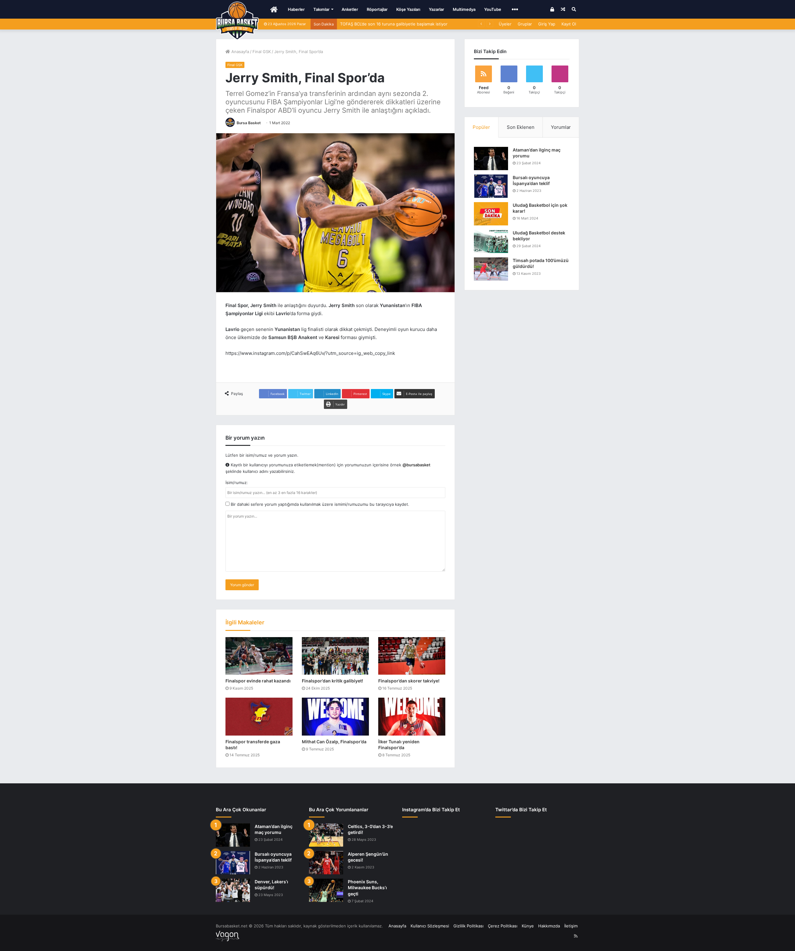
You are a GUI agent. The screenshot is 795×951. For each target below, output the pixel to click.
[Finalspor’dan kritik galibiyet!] (335, 656)
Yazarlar (436, 9)
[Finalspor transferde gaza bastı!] (259, 717)
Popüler (481, 127)
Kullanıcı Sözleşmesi (430, 925)
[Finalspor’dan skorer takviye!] (411, 656)
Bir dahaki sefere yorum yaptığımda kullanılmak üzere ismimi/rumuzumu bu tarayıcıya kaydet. (319, 504)
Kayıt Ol (568, 23)
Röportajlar (377, 9)
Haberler (296, 9)
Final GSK (261, 51)
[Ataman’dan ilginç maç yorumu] (491, 158)
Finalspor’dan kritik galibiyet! (332, 680)
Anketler (350, 9)
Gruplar (525, 23)
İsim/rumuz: (236, 482)
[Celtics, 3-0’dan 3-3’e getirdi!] (326, 835)
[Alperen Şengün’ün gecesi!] (326, 862)
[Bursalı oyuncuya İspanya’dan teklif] (491, 186)
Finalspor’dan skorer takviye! (408, 680)
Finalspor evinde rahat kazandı (258, 680)
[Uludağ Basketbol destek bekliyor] (491, 241)
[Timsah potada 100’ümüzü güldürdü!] (491, 269)
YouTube (492, 9)
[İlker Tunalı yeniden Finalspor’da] (411, 717)
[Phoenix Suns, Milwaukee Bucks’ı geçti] (326, 890)
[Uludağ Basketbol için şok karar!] (491, 213)
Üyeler (505, 23)
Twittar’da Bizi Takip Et (521, 810)
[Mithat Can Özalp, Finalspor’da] (335, 717)
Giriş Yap (546, 23)
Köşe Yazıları (408, 9)
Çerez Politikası (502, 925)
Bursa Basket (249, 122)
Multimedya (464, 9)
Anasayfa (239, 51)
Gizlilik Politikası (468, 925)
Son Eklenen (520, 127)
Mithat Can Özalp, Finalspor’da (334, 741)
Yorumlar (561, 127)
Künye (528, 925)
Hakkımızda (549, 925)
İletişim (571, 925)
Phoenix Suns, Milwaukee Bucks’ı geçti (367, 887)
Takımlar (321, 9)
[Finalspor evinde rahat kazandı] (259, 656)
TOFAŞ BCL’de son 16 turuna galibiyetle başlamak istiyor (393, 23)
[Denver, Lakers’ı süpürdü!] (233, 890)
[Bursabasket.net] (237, 21)
